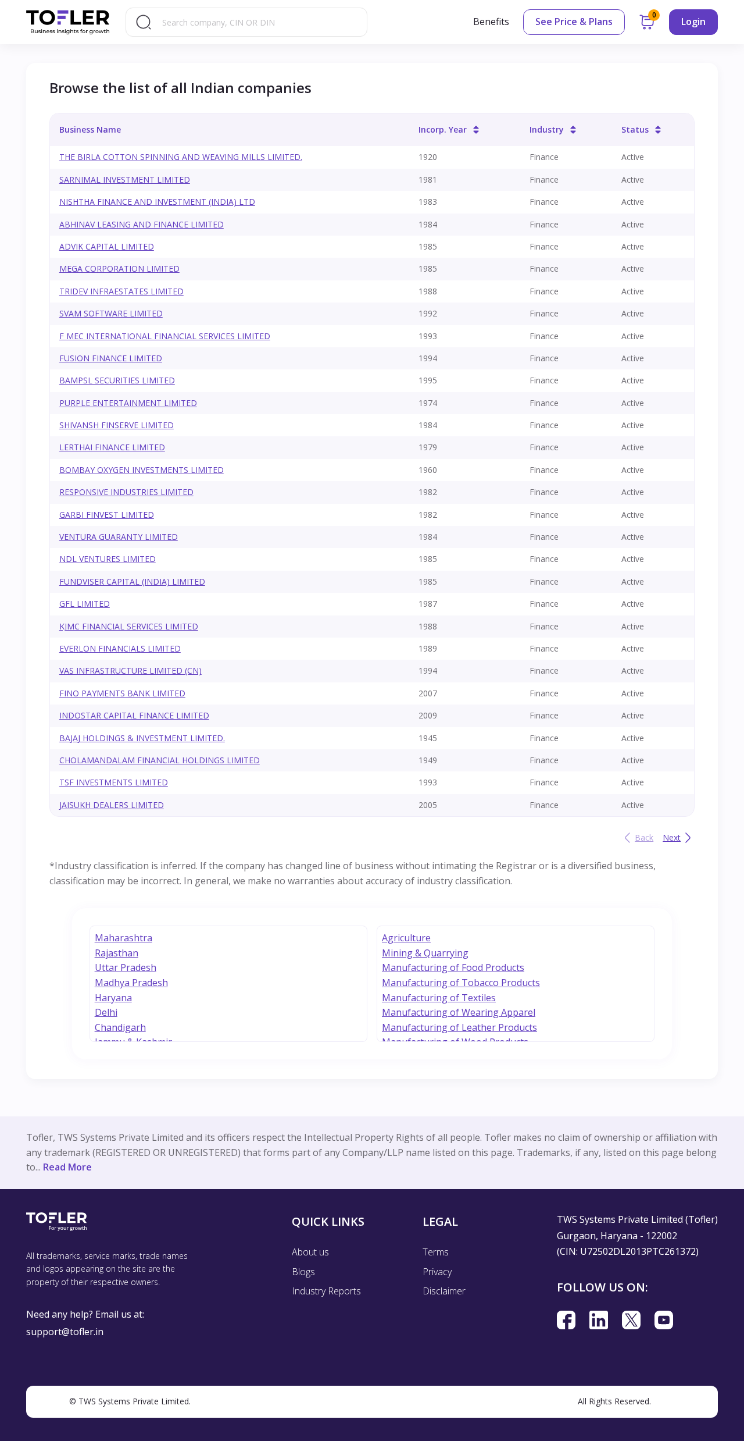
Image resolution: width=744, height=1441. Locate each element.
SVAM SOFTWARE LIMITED (111, 313)
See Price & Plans (574, 21)
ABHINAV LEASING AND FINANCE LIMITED (141, 224)
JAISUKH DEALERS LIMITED (111, 804)
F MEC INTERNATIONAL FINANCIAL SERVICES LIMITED (164, 335)
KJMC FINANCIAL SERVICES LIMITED (128, 626)
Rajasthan (116, 953)
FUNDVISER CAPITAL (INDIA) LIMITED (132, 581)
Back (644, 837)
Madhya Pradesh (131, 982)
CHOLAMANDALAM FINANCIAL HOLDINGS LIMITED (159, 760)
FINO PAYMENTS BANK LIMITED (122, 693)
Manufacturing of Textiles (439, 997)
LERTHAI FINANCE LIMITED (112, 447)
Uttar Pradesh (125, 967)
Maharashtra (123, 937)
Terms (436, 1252)
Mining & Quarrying (425, 953)
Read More (67, 1167)
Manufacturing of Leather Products (459, 1027)
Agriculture (406, 937)
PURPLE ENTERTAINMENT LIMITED (128, 402)
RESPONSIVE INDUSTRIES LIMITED (126, 491)
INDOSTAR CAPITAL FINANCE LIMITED (134, 715)
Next (672, 837)
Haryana (113, 997)
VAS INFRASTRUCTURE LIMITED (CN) (130, 670)
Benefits (491, 21)
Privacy (437, 1271)
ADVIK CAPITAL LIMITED (106, 246)
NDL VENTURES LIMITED (107, 558)
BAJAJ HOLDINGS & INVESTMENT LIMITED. (142, 737)
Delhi (106, 1012)
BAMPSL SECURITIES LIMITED (117, 380)
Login (693, 21)
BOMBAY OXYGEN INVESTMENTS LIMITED (141, 469)
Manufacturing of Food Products (453, 967)
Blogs (303, 1271)
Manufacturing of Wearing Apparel (458, 1012)
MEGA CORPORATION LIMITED (119, 268)
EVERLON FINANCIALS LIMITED (120, 648)
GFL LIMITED (84, 603)
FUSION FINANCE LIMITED (110, 358)
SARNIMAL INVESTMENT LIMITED (124, 179)
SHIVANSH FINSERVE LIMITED (116, 424)
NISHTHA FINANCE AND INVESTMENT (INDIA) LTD (157, 201)
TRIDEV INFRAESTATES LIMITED (121, 291)
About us (310, 1252)
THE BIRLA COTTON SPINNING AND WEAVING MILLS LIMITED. (180, 156)
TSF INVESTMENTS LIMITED (113, 782)
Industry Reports (326, 1291)
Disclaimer (444, 1291)
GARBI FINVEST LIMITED (106, 514)
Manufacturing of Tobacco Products (461, 982)
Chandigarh (120, 1027)
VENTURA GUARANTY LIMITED (118, 536)
